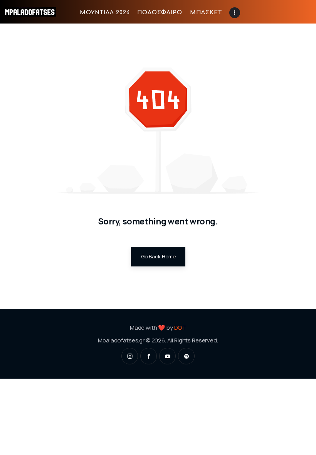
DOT (180, 327)
